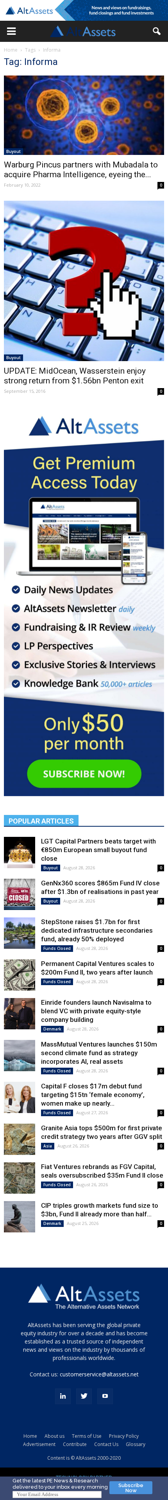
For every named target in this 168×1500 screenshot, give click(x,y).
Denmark (52, 1029)
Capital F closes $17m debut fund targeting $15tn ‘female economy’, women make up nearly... (93, 1094)
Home (11, 50)
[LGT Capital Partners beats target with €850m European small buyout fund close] (19, 852)
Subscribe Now (130, 1487)
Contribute (75, 1444)
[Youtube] (105, 1396)
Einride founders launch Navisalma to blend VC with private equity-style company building (96, 1010)
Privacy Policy (124, 1436)
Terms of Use (87, 1436)
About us (54, 1436)
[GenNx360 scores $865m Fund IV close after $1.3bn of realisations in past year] (19, 894)
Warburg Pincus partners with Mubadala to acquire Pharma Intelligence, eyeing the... (81, 169)
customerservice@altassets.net (99, 1374)
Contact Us (106, 1444)
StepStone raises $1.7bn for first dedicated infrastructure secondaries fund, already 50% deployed (97, 930)
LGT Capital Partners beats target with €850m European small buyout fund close (98, 849)
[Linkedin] (63, 1396)
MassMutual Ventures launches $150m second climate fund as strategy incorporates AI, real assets (99, 1052)
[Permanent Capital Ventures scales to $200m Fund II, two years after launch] (19, 975)
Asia (47, 1146)
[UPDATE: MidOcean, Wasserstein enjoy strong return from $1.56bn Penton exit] (84, 281)
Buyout (13, 151)
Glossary (135, 1444)
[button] (11, 31)
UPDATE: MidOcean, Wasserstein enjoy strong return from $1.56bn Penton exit (75, 375)
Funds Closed (57, 948)
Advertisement (39, 1444)
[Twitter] (84, 1396)
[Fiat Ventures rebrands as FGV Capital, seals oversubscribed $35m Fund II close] (19, 1178)
